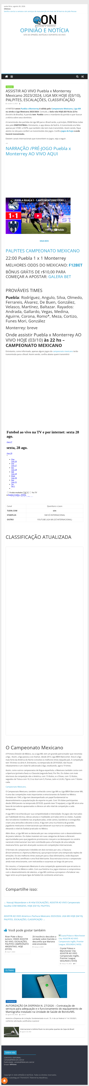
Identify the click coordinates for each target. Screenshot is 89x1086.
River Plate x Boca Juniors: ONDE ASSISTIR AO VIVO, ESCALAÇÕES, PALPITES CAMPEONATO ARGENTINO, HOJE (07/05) (17, 942)
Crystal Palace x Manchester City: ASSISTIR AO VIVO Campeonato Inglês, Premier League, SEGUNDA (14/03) (69, 954)
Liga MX (77, 108)
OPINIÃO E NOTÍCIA (44, 30)
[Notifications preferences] (4, 1080)
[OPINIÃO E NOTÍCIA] (6, 76)
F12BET (76, 265)
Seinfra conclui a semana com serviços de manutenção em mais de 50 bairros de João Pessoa (40, 11)
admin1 (23, 1014)
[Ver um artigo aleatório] (82, 76)
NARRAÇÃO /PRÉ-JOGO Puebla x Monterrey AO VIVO (38, 151)
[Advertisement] (44, 56)
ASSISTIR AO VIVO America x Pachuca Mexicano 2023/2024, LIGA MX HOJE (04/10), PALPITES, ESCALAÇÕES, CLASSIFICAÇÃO (43, 918)
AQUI (52, 154)
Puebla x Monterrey (30, 108)
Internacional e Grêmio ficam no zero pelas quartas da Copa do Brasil (47, 1029)
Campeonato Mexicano (62, 108)
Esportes (10, 87)
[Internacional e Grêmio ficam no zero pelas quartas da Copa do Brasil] (11, 1028)
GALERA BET (59, 276)
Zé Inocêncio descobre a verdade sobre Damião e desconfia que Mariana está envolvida (44, 940)
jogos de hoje (67, 131)
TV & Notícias (11, 1001)
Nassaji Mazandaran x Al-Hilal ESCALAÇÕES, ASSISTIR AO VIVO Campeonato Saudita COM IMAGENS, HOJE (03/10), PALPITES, (42, 904)
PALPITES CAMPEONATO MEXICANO (43, 251)
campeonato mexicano (63, 351)
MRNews (13, 1064)
